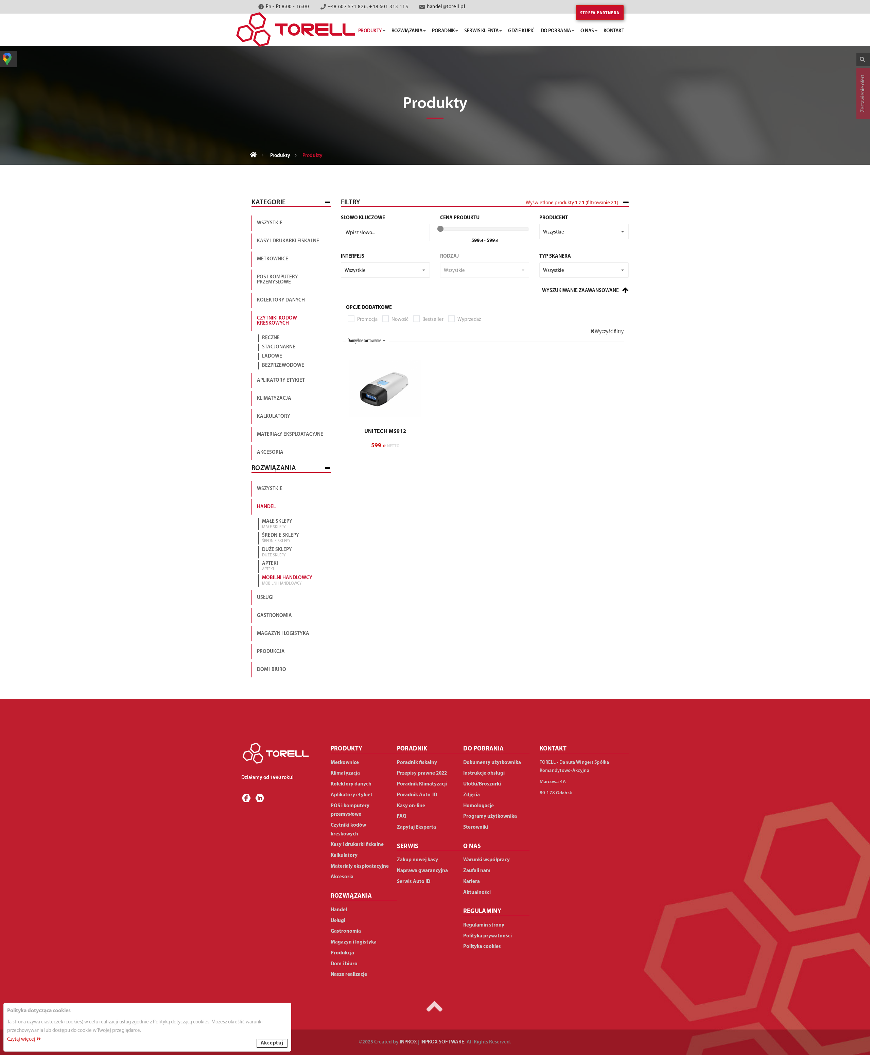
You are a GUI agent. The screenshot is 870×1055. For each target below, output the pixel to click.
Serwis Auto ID (413, 881)
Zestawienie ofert (863, 93)
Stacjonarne (278, 347)
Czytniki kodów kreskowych (277, 321)
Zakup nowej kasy (417, 860)
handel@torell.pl (446, 7)
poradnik (443, 31)
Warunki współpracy (486, 860)
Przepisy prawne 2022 (422, 773)
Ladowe (272, 356)
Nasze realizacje (349, 974)
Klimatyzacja (274, 398)
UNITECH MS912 (385, 431)
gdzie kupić (521, 31)
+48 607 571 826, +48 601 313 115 (368, 7)
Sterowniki (475, 827)
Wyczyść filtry (609, 331)
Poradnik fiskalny (417, 762)
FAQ (401, 816)
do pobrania (556, 31)
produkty (370, 31)
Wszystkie (269, 223)
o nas (587, 31)
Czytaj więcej (21, 1039)
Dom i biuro (271, 669)
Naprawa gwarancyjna (422, 871)
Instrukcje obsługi (484, 773)
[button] (583, 231)
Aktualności (477, 892)
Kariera (471, 881)
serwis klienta (481, 31)
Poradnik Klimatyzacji (422, 784)
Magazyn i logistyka (283, 633)
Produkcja (271, 651)
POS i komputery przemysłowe (277, 280)
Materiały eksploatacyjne (290, 434)
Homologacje (478, 806)
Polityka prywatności (487, 936)
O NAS (472, 847)
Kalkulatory (273, 416)
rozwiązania (407, 31)
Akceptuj (272, 1043)
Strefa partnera (600, 13)
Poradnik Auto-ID (417, 795)
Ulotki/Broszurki (482, 784)
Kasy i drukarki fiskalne (288, 241)
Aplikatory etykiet (281, 380)
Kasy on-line (411, 806)
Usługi (265, 597)
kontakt (614, 31)
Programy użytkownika (490, 816)
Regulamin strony (483, 925)
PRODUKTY (347, 749)
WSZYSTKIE (269, 488)
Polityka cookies (482, 946)
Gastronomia (274, 615)
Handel (266, 506)
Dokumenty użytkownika (492, 762)
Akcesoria (270, 452)
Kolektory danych (281, 300)
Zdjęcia (471, 795)
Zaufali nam (476, 871)
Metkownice (272, 259)
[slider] (440, 229)
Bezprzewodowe (283, 365)
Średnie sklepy (280, 538)
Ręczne (271, 338)
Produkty (280, 155)
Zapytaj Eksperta (416, 827)
